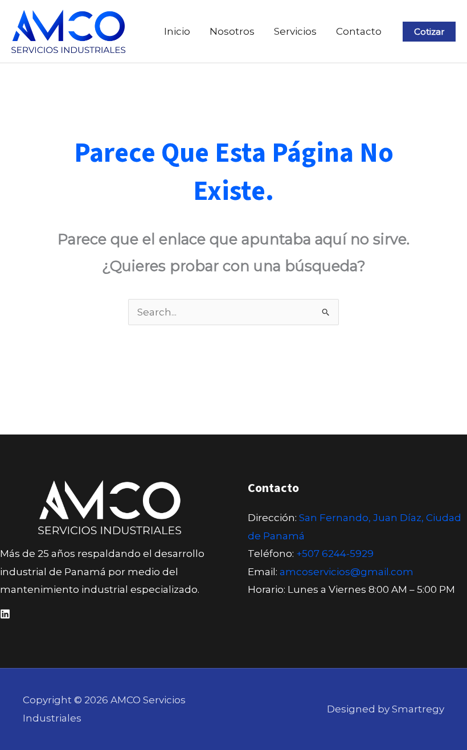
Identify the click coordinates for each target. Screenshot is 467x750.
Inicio (177, 31)
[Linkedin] (5, 614)
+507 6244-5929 (335, 553)
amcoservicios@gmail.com (346, 571)
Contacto (359, 31)
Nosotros (232, 31)
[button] (429, 32)
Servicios (295, 31)
